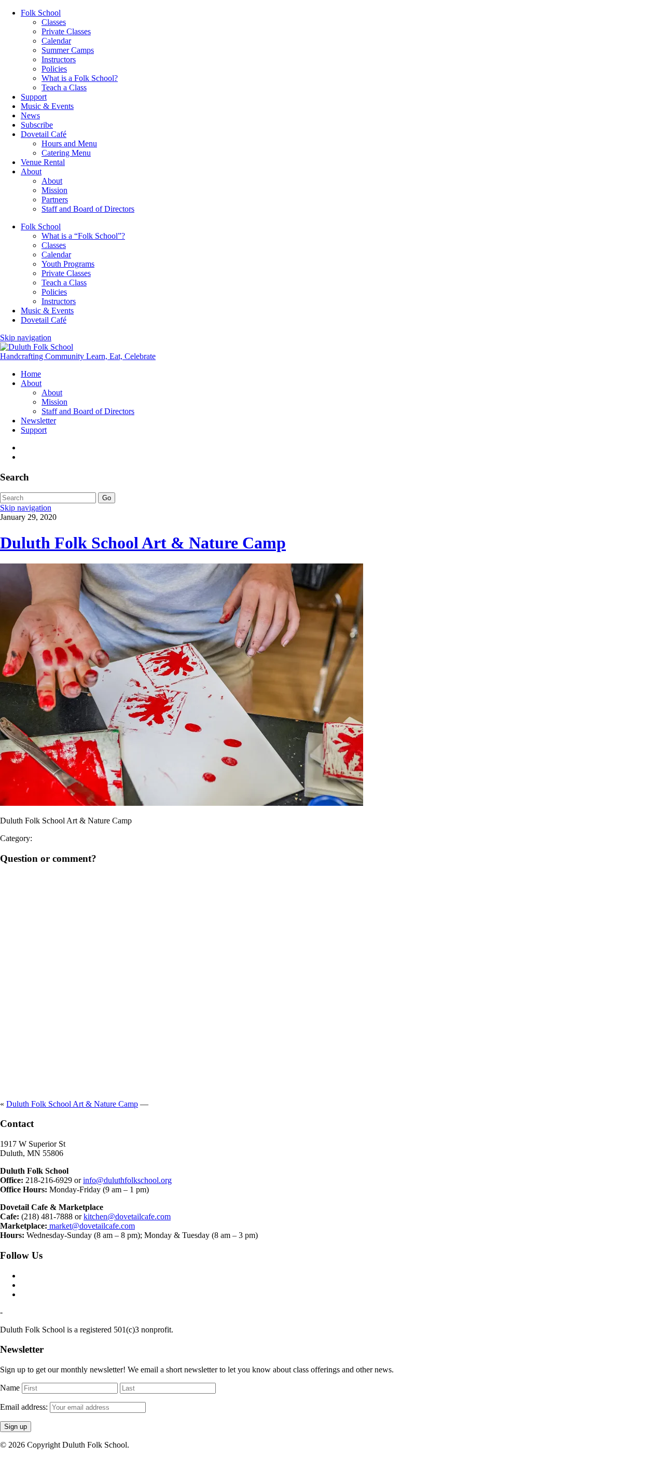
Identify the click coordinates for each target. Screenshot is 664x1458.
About (31, 171)
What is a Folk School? (80, 78)
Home (31, 373)
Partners (55, 199)
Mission (54, 190)
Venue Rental (43, 162)
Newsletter (38, 420)
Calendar (56, 40)
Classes (54, 22)
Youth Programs (68, 263)
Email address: (25, 1406)
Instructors (59, 59)
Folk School (41, 12)
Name (10, 1387)
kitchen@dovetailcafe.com (127, 1216)
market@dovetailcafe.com (91, 1225)
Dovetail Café (43, 134)
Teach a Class (64, 87)
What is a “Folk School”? (83, 235)
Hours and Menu (69, 143)
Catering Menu (66, 152)
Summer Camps (68, 50)
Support (34, 96)
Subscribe (37, 124)
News (30, 115)
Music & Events (47, 106)
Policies (54, 68)
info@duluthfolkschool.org (127, 1180)
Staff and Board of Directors (88, 208)
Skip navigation (25, 337)
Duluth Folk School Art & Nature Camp (143, 542)
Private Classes (66, 31)
